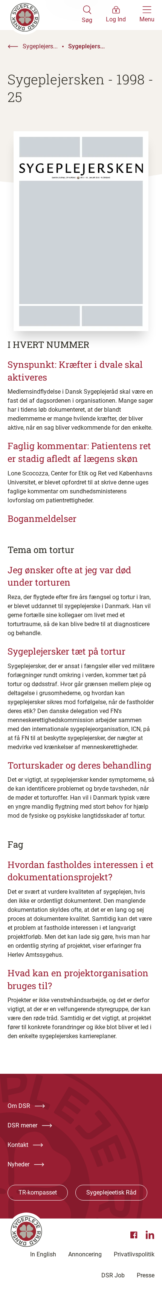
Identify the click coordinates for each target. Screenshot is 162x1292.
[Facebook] (134, 1235)
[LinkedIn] (149, 1235)
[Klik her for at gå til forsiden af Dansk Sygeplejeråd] (45, 15)
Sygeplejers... (40, 46)
